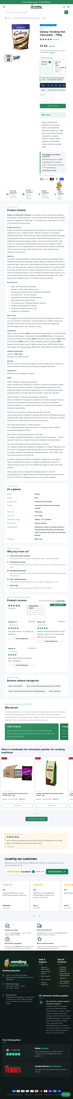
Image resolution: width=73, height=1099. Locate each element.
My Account (45, 976)
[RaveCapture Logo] (58, 600)
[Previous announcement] (4, 2)
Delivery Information (45, 968)
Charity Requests (44, 983)
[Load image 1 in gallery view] (8, 58)
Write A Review (58, 605)
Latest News (64, 986)
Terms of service (48, 1094)
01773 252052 (16, 933)
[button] (4, 7)
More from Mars (54, 691)
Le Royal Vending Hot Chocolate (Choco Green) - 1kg (49, 794)
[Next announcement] (69, 2)
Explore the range (36, 819)
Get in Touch (45, 980)
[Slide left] (32, 814)
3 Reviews (55, 39)
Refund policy (29, 1094)
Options (17, 805)
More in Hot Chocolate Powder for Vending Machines (27, 691)
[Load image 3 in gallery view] (16, 58)
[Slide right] (41, 814)
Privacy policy (38, 1094)
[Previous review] (34, 916)
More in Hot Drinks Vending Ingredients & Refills (43, 686)
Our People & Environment (65, 982)
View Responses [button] (22, 638)
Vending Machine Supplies (63, 969)
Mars (42, 28)
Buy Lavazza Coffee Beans (65, 974)
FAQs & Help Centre (46, 972)
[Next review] (39, 916)
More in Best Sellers (16, 686)
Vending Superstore (17, 1094)
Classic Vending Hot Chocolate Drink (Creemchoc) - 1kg (15, 794)
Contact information (60, 1094)
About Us (63, 978)
